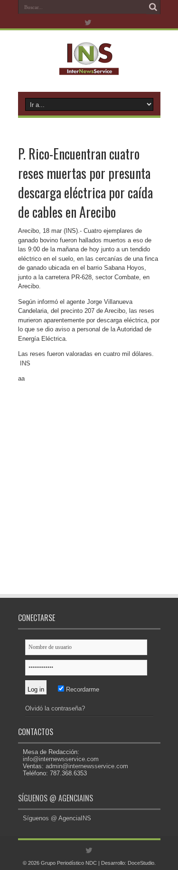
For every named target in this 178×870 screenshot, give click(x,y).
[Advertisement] (89, 497)
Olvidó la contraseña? (55, 708)
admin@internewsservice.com (87, 766)
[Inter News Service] (88, 68)
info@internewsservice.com (61, 759)
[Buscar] (153, 7)
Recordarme (81, 689)
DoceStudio (141, 863)
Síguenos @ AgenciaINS (55, 798)
